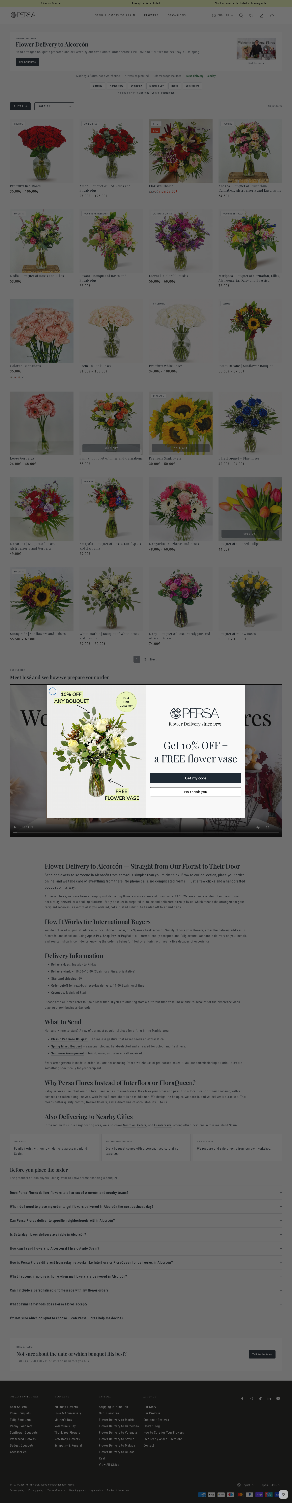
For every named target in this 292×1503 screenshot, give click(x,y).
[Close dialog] (52, 691)
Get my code (195, 778)
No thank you (195, 791)
